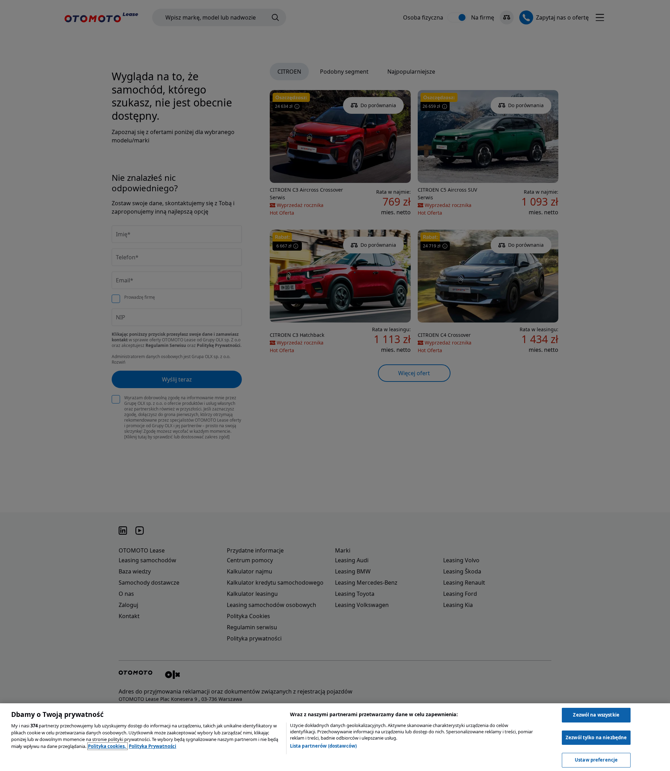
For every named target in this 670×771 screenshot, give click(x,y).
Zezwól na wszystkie (596, 715)
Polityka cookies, (107, 746)
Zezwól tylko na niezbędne (596, 737)
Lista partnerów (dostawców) (323, 746)
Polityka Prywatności (152, 746)
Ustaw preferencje (596, 760)
